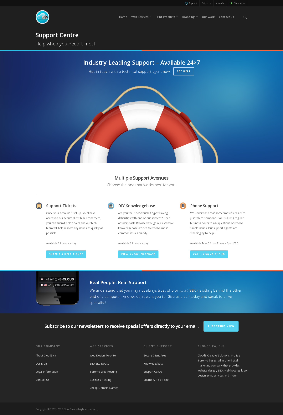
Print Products (165, 17)
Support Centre (153, 371)
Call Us (205, 3)
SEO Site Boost (99, 363)
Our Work (208, 17)
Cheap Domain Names (104, 388)
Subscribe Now (221, 326)
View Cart (220, 3)
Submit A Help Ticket (156, 380)
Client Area (239, 3)
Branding (188, 17)
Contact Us (226, 17)
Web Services (139, 17)
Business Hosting (100, 380)
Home (123, 17)
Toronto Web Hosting (103, 371)
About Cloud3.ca (46, 355)
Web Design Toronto (103, 355)
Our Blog (41, 363)
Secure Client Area (155, 355)
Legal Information (47, 371)
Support (193, 3)
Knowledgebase (153, 363)
